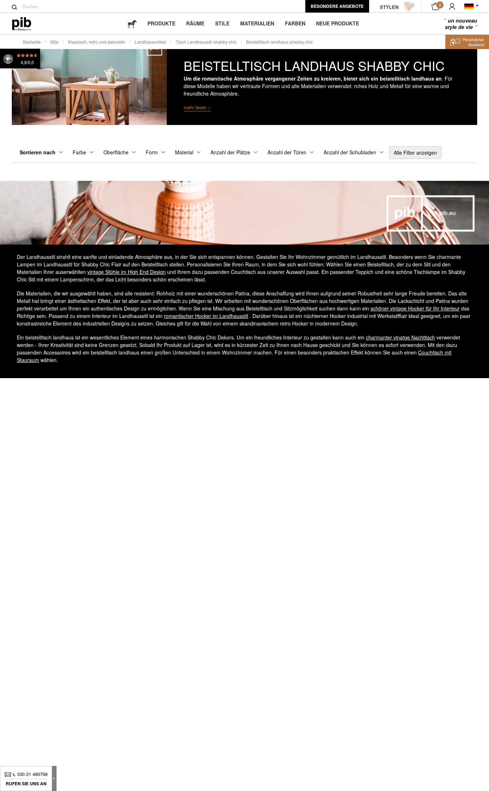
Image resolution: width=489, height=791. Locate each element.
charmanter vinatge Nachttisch (400, 337)
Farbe (79, 152)
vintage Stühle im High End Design (126, 271)
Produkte (161, 23)
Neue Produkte (337, 23)
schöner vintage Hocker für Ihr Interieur (415, 308)
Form (152, 152)
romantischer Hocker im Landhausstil (206, 315)
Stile (222, 23)
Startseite (32, 42)
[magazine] (132, 23)
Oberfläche (116, 152)
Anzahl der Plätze (230, 152)
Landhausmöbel (150, 42)
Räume (195, 23)
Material (184, 152)
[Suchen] (14, 7)
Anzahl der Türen (286, 152)
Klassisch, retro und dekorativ (96, 42)
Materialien (257, 23)
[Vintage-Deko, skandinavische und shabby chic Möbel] (27, 23)
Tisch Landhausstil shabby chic (206, 42)
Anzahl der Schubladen (350, 152)
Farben (295, 23)
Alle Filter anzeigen (415, 152)
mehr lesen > (197, 107)
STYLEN (389, 7)
